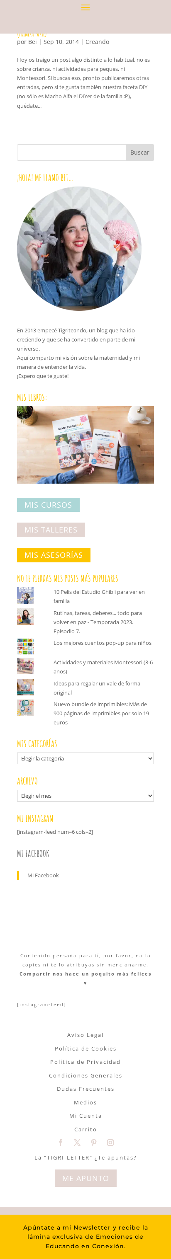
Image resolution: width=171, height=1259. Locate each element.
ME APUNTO (85, 1178)
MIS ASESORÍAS (53, 555)
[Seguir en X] (77, 1142)
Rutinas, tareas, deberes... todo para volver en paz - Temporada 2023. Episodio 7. (98, 622)
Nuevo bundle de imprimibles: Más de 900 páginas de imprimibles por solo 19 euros (101, 713)
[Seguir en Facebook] (60, 1142)
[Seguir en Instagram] (110, 1142)
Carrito (85, 1129)
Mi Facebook (33, 853)
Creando (97, 42)
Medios (85, 1102)
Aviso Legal (85, 1035)
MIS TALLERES (51, 530)
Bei (32, 42)
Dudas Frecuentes (86, 1088)
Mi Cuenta (85, 1115)
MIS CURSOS (48, 505)
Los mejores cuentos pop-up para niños (102, 642)
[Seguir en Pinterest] (93, 1142)
